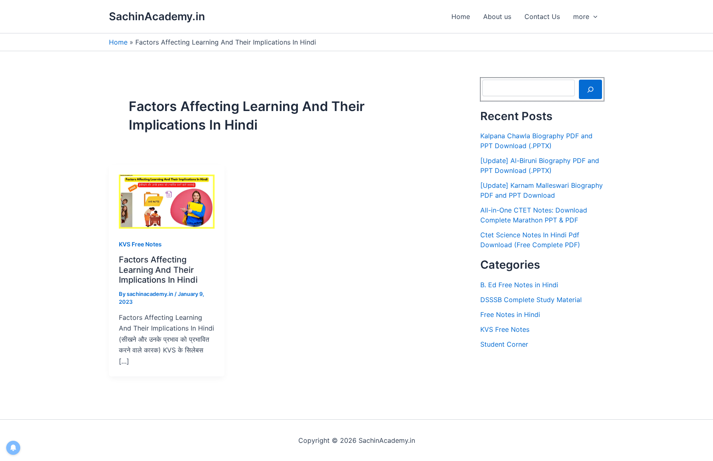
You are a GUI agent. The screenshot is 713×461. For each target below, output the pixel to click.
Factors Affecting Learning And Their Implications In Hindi (158, 270)
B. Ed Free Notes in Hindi (519, 285)
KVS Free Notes (140, 244)
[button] (593, 16)
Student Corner (504, 344)
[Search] (590, 89)
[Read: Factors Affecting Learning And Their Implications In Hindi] (167, 201)
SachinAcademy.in (157, 16)
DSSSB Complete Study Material (531, 300)
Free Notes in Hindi (510, 314)
